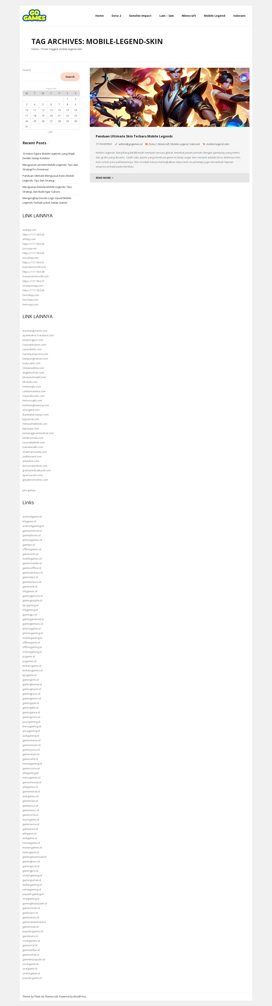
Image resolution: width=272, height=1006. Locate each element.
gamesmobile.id (32, 563)
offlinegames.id (32, 549)
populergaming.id (33, 894)
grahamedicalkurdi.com (37, 470)
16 (75, 110)
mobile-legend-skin (217, 144)
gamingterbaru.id (33, 624)
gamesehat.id (31, 954)
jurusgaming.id (31, 722)
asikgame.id (30, 838)
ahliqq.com (29, 239)
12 (43, 110)
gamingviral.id (31, 866)
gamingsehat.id (32, 880)
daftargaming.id (32, 884)
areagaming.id (31, 731)
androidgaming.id (33, 526)
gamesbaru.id (31, 917)
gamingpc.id (30, 614)
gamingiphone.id (33, 596)
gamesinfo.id (30, 554)
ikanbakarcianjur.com (36, 414)
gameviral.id (30, 945)
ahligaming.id (30, 773)
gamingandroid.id (33, 619)
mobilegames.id (32, 558)
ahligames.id (30, 787)
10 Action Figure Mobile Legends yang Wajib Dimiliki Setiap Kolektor (49, 156)
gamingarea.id (31, 712)
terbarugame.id (32, 666)
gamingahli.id (30, 707)
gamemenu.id (31, 810)
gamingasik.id (31, 703)
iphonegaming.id (33, 633)
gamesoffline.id (32, 568)
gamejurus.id (30, 805)
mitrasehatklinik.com (35, 424)
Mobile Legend (179, 144)
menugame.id (31, 852)
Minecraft (163, 144)
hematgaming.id (32, 763)
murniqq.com (30, 299)
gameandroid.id (32, 530)
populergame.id (32, 978)
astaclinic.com (31, 461)
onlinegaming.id (32, 652)
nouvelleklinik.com (34, 442)
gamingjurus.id (31, 693)
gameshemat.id (32, 782)
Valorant (195, 144)
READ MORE (103, 177)
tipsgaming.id (30, 605)
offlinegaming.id (32, 647)
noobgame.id (30, 964)
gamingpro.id (30, 871)
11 (34, 110)
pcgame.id (29, 656)
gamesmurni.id (31, 745)
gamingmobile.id (32, 600)
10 (26, 110)
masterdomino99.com (36, 276)
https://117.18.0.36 (33, 234)
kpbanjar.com (31, 428)
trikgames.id (30, 591)
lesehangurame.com (35, 330)
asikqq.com (29, 229)
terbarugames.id (33, 670)
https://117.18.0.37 (33, 281)
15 (67, 110)
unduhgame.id (31, 973)
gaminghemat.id (32, 684)
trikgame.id (29, 521)
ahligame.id (29, 833)
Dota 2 (153, 144)
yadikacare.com (32, 456)
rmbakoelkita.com (33, 368)
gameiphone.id (32, 535)
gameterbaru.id (32, 582)
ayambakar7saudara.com (38, 335)
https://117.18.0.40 (33, 290)
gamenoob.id (30, 927)
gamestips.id (30, 577)
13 (51, 110)
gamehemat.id (31, 791)
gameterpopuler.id (34, 959)
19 (43, 115)
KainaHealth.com (33, 447)
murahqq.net (30, 258)
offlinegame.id (31, 642)
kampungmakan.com (35, 358)
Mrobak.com (30, 382)
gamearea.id (30, 829)
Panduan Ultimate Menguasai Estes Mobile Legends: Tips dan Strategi (48, 178)
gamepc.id (29, 544)
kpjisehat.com (31, 419)
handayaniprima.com (35, 354)
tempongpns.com (33, 340)
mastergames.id (32, 847)
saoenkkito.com (32, 349)
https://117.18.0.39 (33, 244)
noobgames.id (31, 940)
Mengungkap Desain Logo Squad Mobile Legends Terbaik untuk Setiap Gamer (47, 200)
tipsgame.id (29, 675)
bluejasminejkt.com (34, 377)
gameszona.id (31, 768)
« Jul (50, 131)
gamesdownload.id (34, 922)
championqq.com (33, 285)
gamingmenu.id (32, 698)
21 (59, 115)
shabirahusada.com (35, 452)
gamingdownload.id (34, 857)
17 (26, 115)
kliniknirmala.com (33, 438)
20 (51, 115)
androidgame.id (32, 516)
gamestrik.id (30, 586)
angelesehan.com (33, 372)
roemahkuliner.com (34, 344)
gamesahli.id (30, 759)
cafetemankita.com (34, 391)
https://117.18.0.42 (33, 253)
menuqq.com (30, 304)
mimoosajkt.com (32, 400)
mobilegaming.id (32, 638)
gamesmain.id (31, 754)
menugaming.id (32, 726)
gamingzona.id (31, 717)
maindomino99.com (34, 267)
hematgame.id (31, 843)
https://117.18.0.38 (33, 272)
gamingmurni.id (32, 689)
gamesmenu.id (31, 740)
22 (67, 115)
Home (35, 49)
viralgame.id (30, 968)
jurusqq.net (29, 248)
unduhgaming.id (32, 875)
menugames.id (31, 777)
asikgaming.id (31, 735)
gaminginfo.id (31, 679)
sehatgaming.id (32, 889)
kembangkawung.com (36, 405)
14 (59, 110)
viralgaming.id (31, 898)
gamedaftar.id (31, 950)
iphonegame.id (32, 628)
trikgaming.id (30, 610)
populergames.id (33, 931)
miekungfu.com (32, 386)
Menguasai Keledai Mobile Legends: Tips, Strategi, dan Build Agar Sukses (47, 189)
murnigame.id (31, 819)
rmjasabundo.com (33, 396)
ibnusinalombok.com (35, 466)
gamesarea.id (31, 824)
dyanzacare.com (33, 475)
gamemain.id (30, 801)
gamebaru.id (30, 936)
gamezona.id (30, 815)
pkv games (29, 490)
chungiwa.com (31, 410)
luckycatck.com (31, 363)
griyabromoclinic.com (35, 479)
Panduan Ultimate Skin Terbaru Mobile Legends (134, 136)
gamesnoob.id (31, 908)
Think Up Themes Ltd (46, 996)
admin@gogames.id (130, 144)
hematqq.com (31, 295)
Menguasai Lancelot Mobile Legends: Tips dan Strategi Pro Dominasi (50, 167)
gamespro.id (30, 913)
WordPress (79, 996)
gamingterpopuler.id (35, 903)
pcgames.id (29, 661)
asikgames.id (30, 796)
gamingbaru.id (31, 861)
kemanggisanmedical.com (38, 433)
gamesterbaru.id (33, 572)
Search (27, 70)
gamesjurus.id (31, 749)
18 (34, 115)
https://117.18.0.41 (33, 262)
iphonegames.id (32, 540)
